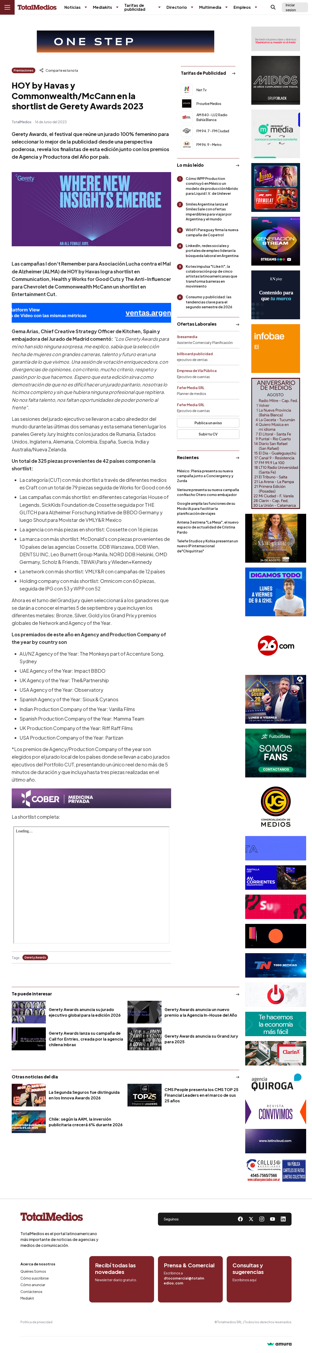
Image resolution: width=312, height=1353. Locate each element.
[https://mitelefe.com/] (275, 241)
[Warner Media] (275, 538)
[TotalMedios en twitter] (251, 1219)
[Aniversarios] (275, 443)
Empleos (242, 7)
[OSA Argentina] (125, 41)
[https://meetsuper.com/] (275, 907)
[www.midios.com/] (275, 80)
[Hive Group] (275, 848)
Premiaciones (23, 70)
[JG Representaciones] (275, 806)
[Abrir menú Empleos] (256, 7)
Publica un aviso (208, 423)
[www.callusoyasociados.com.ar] (275, 1170)
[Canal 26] (275, 645)
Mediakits (102, 7)
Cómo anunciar (32, 1284)
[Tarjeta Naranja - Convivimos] (275, 1112)
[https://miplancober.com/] (91, 798)
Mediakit (27, 1298)
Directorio (176, 7)
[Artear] (275, 965)
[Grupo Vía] (275, 936)
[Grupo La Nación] (275, 294)
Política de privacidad (36, 1322)
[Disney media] (275, 187)
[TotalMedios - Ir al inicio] (37, 7)
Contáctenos (31, 1291)
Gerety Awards (35, 957)
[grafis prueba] (275, 39)
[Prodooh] (275, 994)
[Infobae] (275, 348)
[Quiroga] (275, 1082)
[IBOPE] (91, 313)
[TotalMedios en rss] (283, 1219)
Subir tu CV (208, 434)
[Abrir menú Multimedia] (226, 7)
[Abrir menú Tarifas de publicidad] (159, 7)
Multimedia (210, 7)
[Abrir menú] (7, 7)
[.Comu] (275, 592)
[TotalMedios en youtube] (272, 1219)
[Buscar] (273, 7)
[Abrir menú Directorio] (192, 7)
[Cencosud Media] (275, 134)
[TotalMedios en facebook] (240, 1219)
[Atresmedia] (275, 699)
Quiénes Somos (33, 1271)
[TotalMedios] (59, 1218)
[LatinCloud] (275, 1141)
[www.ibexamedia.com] (275, 877)
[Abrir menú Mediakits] (117, 7)
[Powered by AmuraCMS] (279, 1344)
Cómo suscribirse (34, 1278)
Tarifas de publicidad (134, 7)
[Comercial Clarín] (275, 1053)
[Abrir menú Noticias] (86, 7)
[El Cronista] (275, 1024)
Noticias (72, 7)
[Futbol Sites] (275, 753)
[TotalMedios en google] (261, 1219)
